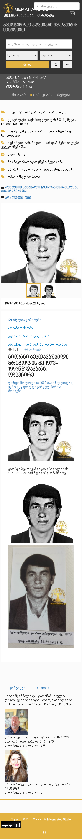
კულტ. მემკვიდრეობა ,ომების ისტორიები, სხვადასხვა (38, 133)
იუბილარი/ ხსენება (51, 94)
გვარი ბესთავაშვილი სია (28, 336)
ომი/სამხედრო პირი (23, 177)
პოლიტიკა (16, 154)
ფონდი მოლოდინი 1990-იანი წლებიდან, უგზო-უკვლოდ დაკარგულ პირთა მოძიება (40, 387)
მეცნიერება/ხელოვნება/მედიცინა (35, 162)
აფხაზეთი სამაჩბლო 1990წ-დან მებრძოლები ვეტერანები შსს (40, 145)
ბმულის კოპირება (26, 320)
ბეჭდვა (34, 349)
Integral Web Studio (59, 819)
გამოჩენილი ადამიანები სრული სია (37, 344)
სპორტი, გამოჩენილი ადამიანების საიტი (40, 169)
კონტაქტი (17, 688)
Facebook (42, 688)
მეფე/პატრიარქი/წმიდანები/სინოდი (36, 112)
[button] (76, 207)
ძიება (27, 64)
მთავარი (20, 94)
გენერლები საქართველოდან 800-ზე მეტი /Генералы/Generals (38, 122)
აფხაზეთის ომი (18, 198)
